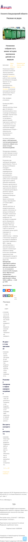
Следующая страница (6, 472)
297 (8, 468)
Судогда (19, 67)
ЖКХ (23, 65)
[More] (11, 294)
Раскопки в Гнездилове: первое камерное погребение (6, 386)
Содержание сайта (5, 478)
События (12, 67)
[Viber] (4, 294)
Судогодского (11, 76)
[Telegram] (11, 289)
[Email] (9, 294)
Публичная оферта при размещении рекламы (13, 486)
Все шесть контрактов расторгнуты (6, 429)
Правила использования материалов (10, 484)
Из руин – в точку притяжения (6, 345)
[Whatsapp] (14, 289)
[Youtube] (9, 289)
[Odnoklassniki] (6, 289)
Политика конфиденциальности (9, 481)
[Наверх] (25, 539)
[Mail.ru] (6, 294)
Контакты (2, 489)
